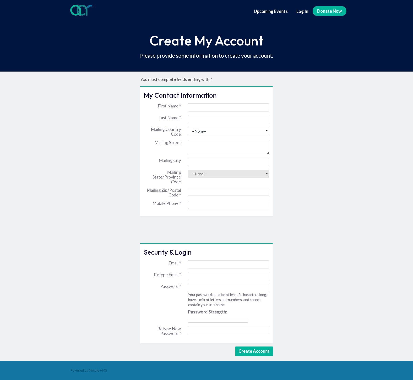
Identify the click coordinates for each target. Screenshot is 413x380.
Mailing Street (167, 142)
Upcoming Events (271, 11)
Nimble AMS (98, 370)
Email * (174, 262)
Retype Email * (167, 274)
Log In (302, 11)
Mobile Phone (166, 203)
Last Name (169, 117)
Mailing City (170, 160)
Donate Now (329, 11)
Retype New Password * (169, 331)
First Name (169, 105)
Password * (170, 286)
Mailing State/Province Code (166, 177)
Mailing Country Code (166, 131)
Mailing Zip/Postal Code (164, 192)
